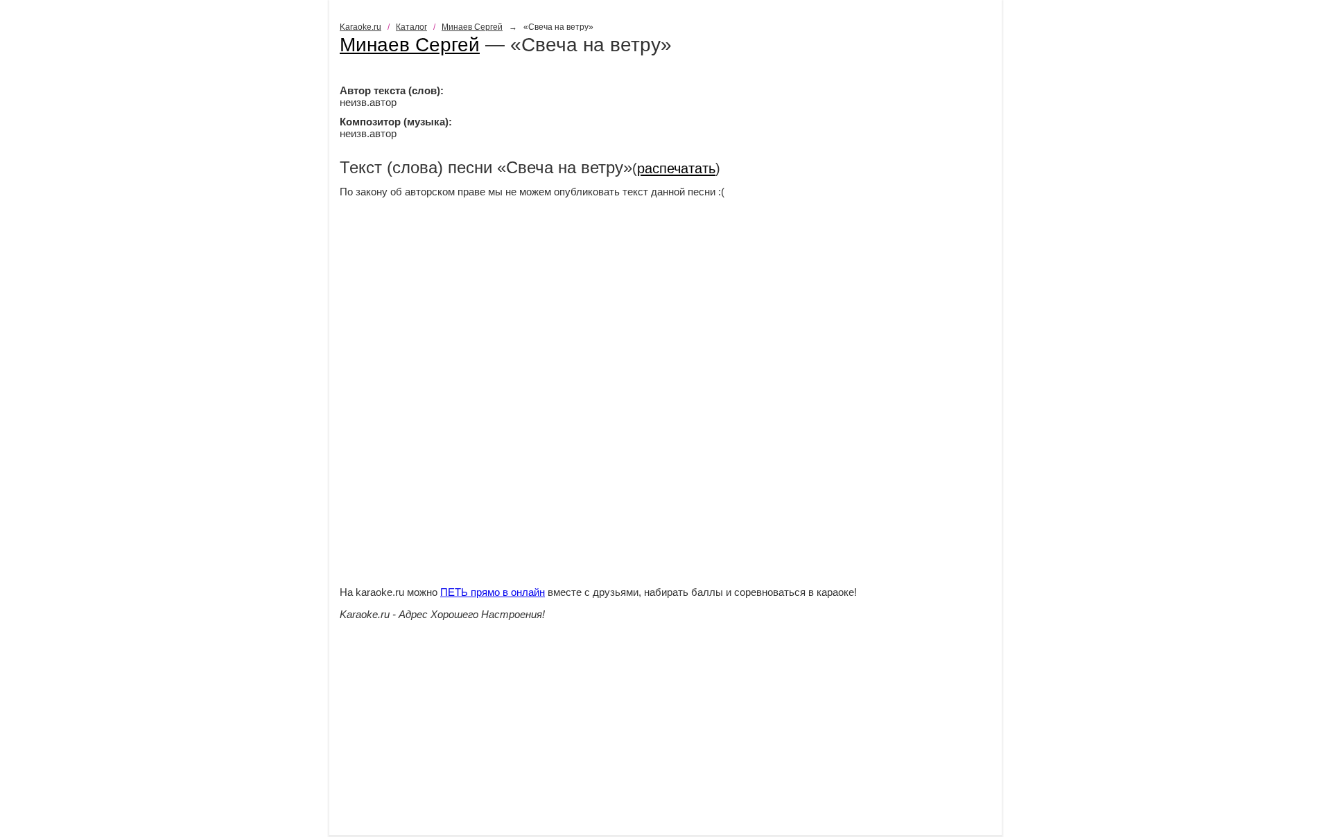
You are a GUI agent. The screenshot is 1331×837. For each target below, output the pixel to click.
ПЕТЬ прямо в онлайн (492, 592)
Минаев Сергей (472, 27)
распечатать (676, 168)
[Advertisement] (665, 738)
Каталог (411, 27)
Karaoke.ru (360, 27)
